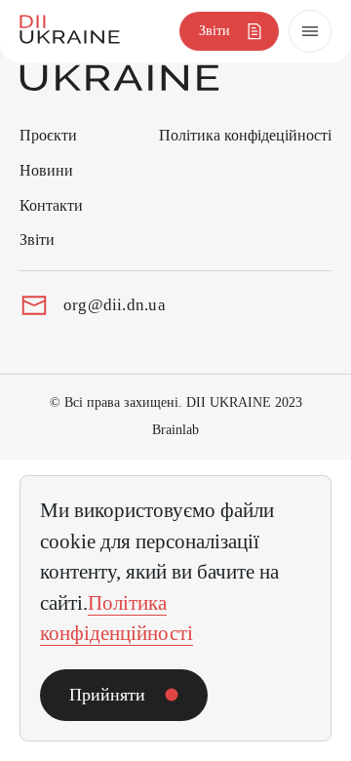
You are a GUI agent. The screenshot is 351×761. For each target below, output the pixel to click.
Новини (46, 170)
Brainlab (175, 429)
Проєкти (48, 135)
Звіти (37, 239)
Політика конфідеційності (245, 135)
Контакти (51, 205)
